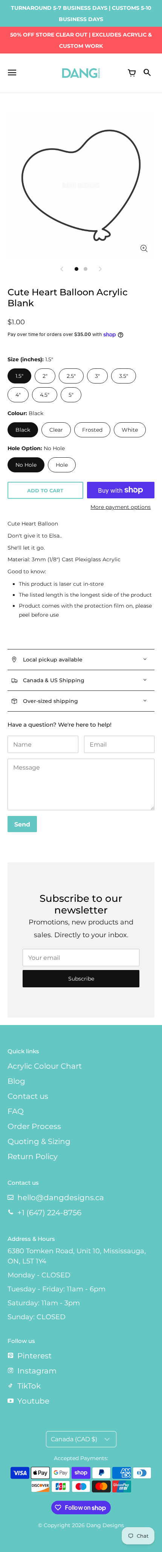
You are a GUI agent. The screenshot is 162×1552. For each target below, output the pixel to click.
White (130, 429)
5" (71, 394)
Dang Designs (105, 1525)
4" (18, 394)
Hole (62, 464)
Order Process (34, 1126)
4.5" (44, 394)
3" (97, 376)
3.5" (123, 376)
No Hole (26, 464)
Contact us (28, 1096)
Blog (16, 1081)
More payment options (120, 507)
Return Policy (33, 1156)
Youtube (33, 1400)
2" (45, 376)
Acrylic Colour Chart (45, 1066)
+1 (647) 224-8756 (49, 1212)
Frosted (92, 429)
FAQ (16, 1111)
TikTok (29, 1385)
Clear (56, 429)
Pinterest (34, 1355)
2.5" (71, 376)
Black (22, 429)
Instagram (37, 1370)
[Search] (146, 73)
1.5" (19, 376)
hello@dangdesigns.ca (60, 1197)
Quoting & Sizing (39, 1141)
